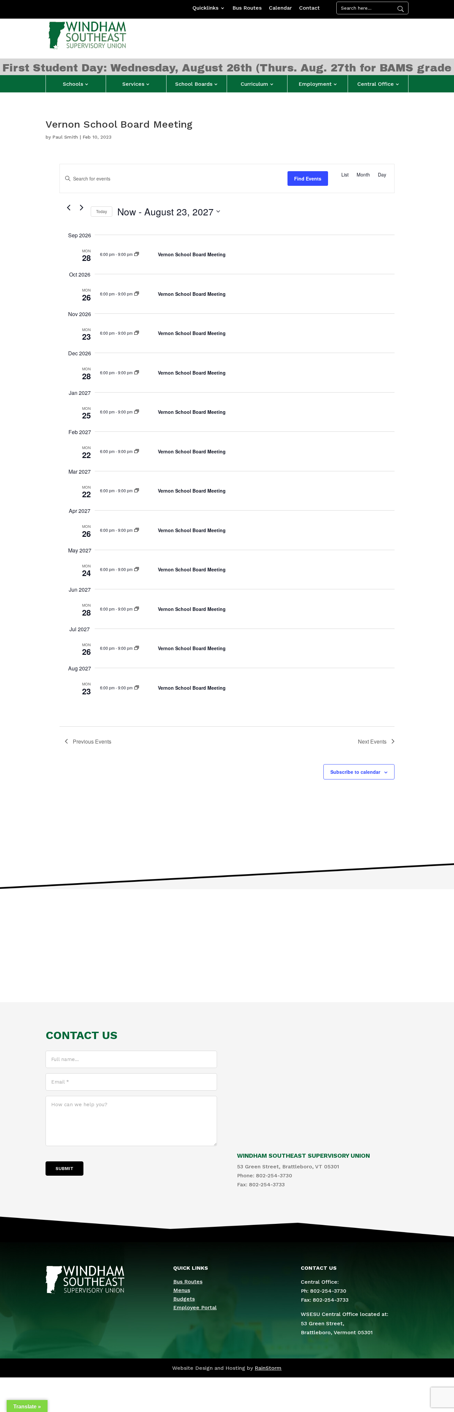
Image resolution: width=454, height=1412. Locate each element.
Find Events (307, 178)
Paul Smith (65, 137)
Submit (64, 1168)
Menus (181, 1290)
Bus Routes (247, 8)
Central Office (375, 84)
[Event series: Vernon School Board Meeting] (136, 254)
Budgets (184, 1299)
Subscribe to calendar (355, 771)
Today (101, 211)
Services (133, 84)
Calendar (280, 8)
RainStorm (268, 1368)
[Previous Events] (69, 208)
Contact (309, 8)
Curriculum (254, 84)
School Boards (193, 84)
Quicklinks (205, 8)
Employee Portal (195, 1307)
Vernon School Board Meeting (192, 254)
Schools (73, 84)
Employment (315, 84)
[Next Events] (82, 208)
